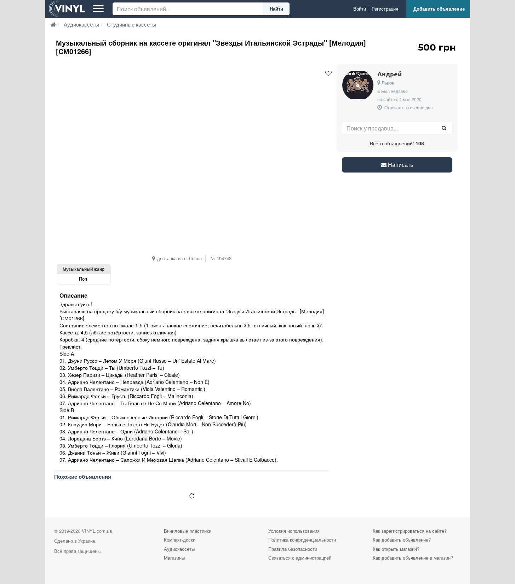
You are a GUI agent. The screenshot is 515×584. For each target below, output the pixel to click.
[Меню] (98, 9)
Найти (276, 8)
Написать (400, 164)
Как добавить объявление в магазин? (413, 557)
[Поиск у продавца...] (444, 128)
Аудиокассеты (179, 548)
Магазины (174, 557)
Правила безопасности (292, 548)
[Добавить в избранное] (328, 73)
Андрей (389, 74)
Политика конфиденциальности (302, 539)
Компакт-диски (179, 539)
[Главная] (53, 24)
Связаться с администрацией (299, 557)
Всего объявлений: (397, 143)
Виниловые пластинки (187, 530)
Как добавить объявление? (402, 539)
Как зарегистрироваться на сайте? (410, 530)
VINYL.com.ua (97, 530)
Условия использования (294, 530)
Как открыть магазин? (396, 548)
